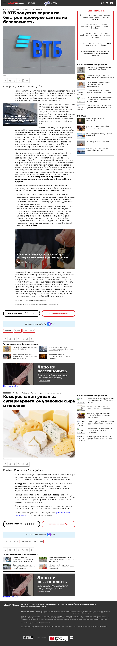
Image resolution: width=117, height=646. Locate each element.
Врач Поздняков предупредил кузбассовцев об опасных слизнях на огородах (95, 35)
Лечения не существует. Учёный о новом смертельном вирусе (99, 68)
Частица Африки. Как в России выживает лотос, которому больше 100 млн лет (99, 92)
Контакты (24, 604)
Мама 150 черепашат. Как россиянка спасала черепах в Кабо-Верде (95, 44)
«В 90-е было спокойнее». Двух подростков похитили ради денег (99, 407)
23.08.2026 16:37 (8, 393)
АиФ (4, 75)
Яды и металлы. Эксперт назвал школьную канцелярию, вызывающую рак (98, 84)
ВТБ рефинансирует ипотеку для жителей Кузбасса (25, 348)
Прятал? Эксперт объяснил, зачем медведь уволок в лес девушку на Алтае (99, 107)
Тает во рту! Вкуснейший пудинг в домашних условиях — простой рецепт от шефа (99, 415)
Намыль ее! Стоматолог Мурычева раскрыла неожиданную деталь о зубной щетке (99, 99)
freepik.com (7, 459)
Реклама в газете (52, 604)
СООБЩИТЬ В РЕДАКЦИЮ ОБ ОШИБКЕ (33, 607)
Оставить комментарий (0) (58, 313)
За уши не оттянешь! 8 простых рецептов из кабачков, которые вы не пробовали (100, 77)
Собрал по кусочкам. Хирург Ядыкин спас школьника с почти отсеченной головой (100, 400)
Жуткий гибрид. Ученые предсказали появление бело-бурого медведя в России (100, 423)
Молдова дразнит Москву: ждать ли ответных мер (99, 134)
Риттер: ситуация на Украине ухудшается (96, 119)
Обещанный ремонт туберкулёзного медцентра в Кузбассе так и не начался (95, 17)
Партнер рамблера (41, 637)
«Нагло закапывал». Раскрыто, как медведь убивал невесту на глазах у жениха (100, 438)
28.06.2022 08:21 (8, 9)
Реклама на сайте (37, 604)
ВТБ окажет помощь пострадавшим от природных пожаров (59, 356)
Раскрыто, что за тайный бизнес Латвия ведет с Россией (97, 149)
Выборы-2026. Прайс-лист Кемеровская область (78, 604)
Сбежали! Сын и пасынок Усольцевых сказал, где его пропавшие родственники (100, 430)
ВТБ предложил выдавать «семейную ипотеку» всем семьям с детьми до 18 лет (42, 256)
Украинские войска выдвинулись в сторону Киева (98, 142)
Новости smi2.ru (10, 386)
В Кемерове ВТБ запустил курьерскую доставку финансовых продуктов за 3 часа (61, 349)
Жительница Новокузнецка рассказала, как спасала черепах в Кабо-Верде (95, 26)
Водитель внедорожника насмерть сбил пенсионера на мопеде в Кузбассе (95, 53)
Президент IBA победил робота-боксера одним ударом (98, 127)
